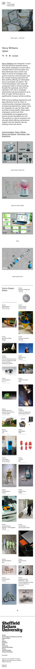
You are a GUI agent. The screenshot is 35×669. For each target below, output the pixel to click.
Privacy (4, 648)
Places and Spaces (9, 134)
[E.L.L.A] (9, 392)
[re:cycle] (9, 591)
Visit (3, 639)
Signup (4, 665)
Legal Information (6, 650)
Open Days (5, 642)
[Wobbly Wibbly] (25, 319)
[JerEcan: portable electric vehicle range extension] (25, 417)
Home (17, 132)
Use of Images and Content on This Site (12, 636)
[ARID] (25, 567)
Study (3, 644)
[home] (12, 626)
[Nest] (9, 567)
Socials (4, 635)
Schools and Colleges (7, 647)
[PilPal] (25, 442)
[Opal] (25, 392)
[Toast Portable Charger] (25, 540)
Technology (21, 134)
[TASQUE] (25, 294)
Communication (8, 132)
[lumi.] (25, 472)
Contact (15, 56)
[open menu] (3, 3)
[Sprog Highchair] (9, 472)
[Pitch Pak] (25, 344)
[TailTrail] (25, 505)
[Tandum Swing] (9, 319)
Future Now (5, 645)
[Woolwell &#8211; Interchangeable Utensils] (9, 540)
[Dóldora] (25, 365)
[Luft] (9, 442)
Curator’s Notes (6, 638)
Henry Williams (10, 48)
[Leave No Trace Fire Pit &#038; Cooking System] (9, 417)
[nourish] (9, 505)
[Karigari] (9, 344)
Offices (23, 132)
